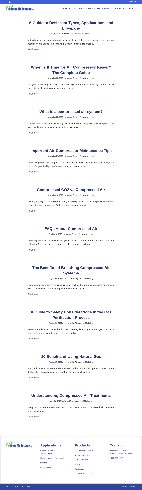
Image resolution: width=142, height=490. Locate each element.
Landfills (43, 463)
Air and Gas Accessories (85, 474)
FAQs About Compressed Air (71, 228)
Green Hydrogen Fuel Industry (52, 458)
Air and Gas (68, 34)
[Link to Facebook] (6, 2)
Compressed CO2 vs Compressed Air (71, 189)
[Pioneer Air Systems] (20, 8)
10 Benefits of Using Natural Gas (71, 356)
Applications (103, 8)
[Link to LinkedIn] (9, 2)
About (118, 8)
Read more (33, 49)
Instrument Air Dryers (84, 450)
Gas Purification (81, 460)
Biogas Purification (82, 455)
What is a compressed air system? (71, 111)
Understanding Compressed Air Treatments (71, 395)
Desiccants (79, 469)
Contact (130, 8)
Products (68, 8)
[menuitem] (131, 1)
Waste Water (45, 467)
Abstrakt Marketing (84, 34)
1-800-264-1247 (132, 2)
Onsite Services (86, 8)
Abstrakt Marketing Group (19, 486)
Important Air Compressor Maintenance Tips (71, 150)
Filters (77, 464)
